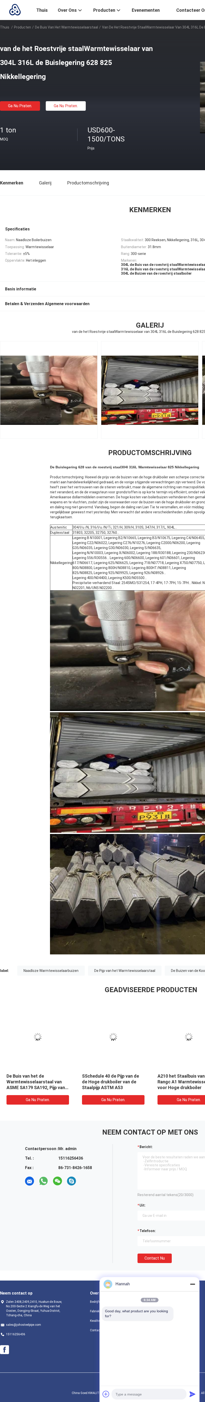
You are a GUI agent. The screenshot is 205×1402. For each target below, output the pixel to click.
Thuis (4, 27)
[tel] (85, 1181)
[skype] (71, 1181)
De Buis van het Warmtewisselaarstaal (66, 27)
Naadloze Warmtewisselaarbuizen (51, 971)
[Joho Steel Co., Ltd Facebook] (4, 1349)
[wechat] (57, 1181)
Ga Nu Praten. (20, 105)
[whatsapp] (43, 1181)
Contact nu (154, 1258)
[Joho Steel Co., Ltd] (15, 9)
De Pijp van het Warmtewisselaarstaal (124, 971)
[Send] (192, 1394)
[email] (29, 1181)
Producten (22, 27)
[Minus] (193, 1284)
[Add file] (106, 1394)
